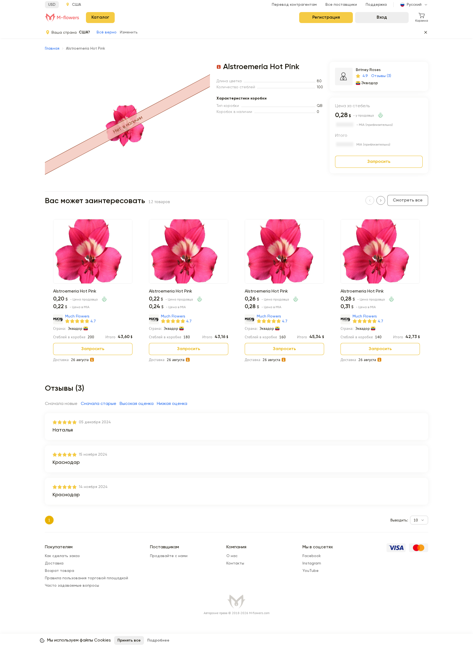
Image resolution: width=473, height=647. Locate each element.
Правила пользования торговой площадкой (86, 578)
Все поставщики (341, 5)
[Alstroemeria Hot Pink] (92, 282)
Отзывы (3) (381, 76)
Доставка (54, 563)
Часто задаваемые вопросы (72, 586)
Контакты (235, 563)
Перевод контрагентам (294, 5)
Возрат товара (59, 571)
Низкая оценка (172, 404)
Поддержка (376, 5)
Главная (52, 48)
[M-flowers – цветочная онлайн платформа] (62, 17)
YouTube (310, 571)
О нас (232, 556)
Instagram (311, 563)
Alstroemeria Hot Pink (74, 291)
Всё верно (107, 32)
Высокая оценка (137, 404)
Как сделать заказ (62, 556)
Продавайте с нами (169, 556)
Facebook (311, 556)
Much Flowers (77, 316)
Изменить (129, 32)
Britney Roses (368, 70)
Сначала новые (61, 404)
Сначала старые (98, 404)
